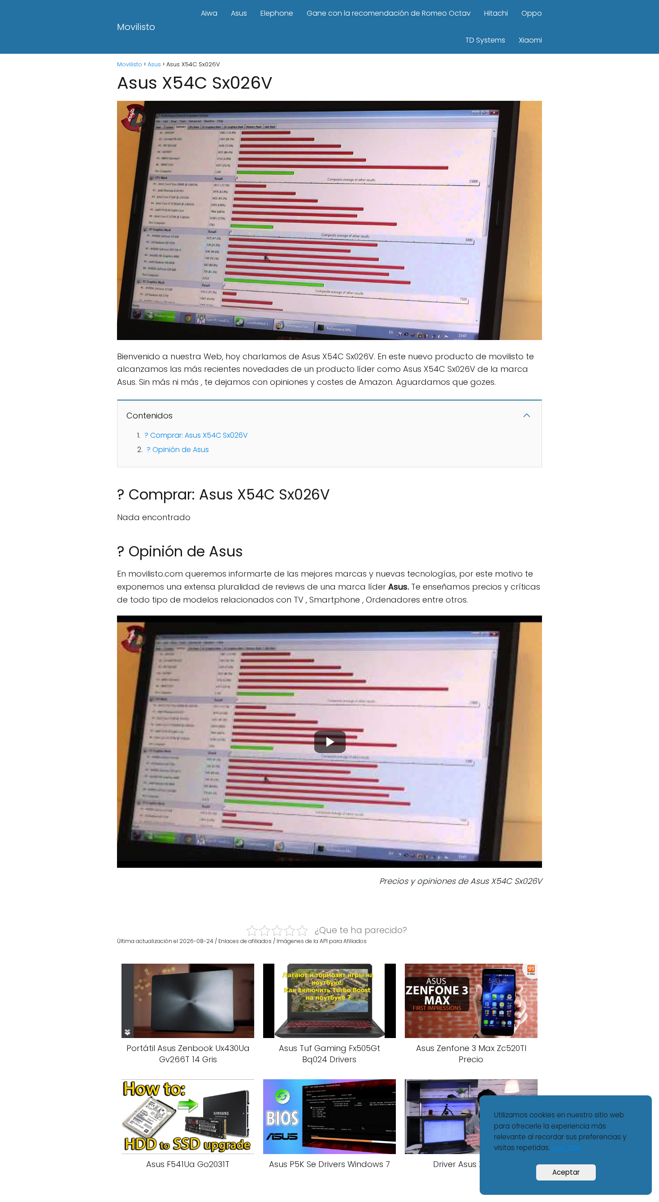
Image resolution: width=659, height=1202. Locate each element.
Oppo (531, 13)
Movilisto (136, 27)
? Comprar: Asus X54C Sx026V (196, 435)
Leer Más (566, 1147)
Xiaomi (530, 40)
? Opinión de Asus (178, 449)
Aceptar (566, 1172)
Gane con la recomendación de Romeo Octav (389, 13)
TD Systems (485, 40)
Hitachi (496, 13)
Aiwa (209, 13)
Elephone (276, 13)
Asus (239, 13)
